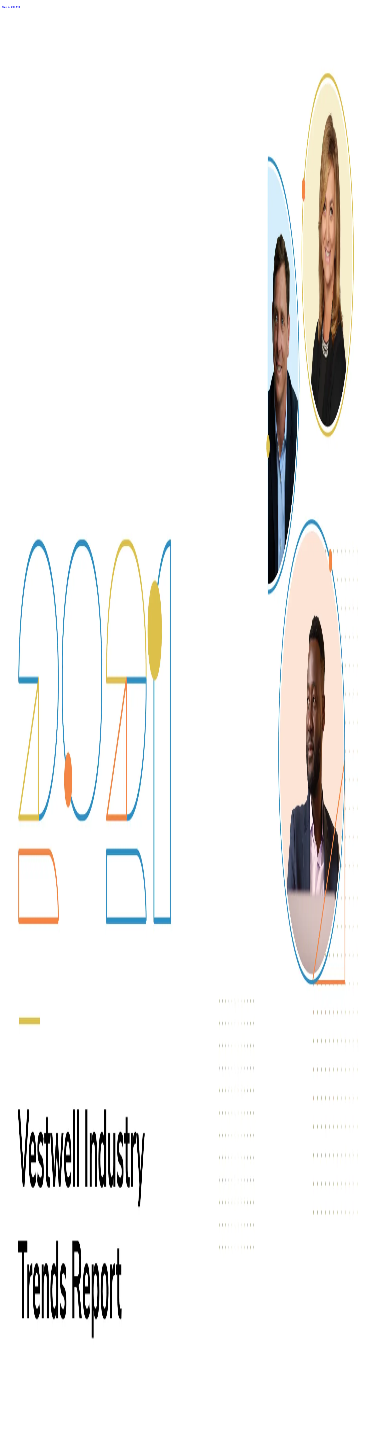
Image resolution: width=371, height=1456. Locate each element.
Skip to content (11, 6)
